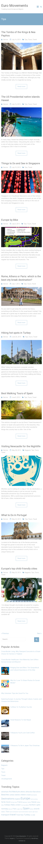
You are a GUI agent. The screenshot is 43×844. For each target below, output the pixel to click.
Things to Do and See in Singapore (20, 163)
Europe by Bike (9, 219)
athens (22, 792)
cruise (28, 795)
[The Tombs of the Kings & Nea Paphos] (21, 44)
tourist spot (32, 811)
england (17, 799)
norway (4, 808)
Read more (21, 86)
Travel (35, 39)
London (18, 805)
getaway (25, 802)
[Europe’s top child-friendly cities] (21, 579)
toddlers (3, 811)
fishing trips (14, 802)
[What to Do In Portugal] (21, 523)
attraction (29, 792)
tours (36, 811)
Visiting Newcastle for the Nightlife (20, 446)
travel (13, 814)
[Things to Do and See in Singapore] (21, 172)
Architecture (14, 791)
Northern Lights (34, 805)
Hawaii (33, 802)
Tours (30, 39)
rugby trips (19, 809)
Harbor (29, 802)
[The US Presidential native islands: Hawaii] (21, 108)
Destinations (7, 798)
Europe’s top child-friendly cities (19, 568)
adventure (5, 792)
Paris (14, 809)
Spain (26, 808)
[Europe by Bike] (21, 228)
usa (33, 815)
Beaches (5, 794)
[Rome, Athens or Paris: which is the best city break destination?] (21, 288)
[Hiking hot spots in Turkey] (21, 341)
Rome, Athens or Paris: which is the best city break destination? (21, 278)
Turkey (27, 815)
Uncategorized (6, 779)
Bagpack (28, 450)
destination (34, 795)
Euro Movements (14, 5)
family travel (5, 802)
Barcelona (36, 792)
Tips (26, 39)
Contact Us (22, 841)
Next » (39, 633)
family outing (33, 799)
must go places (25, 805)
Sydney (32, 809)
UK (31, 815)
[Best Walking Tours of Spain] (21, 402)
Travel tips (20, 815)
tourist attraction (13, 811)
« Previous (5, 633)
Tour (7, 812)
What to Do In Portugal (14, 515)
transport (5, 815)
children (23, 795)
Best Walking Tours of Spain (17, 393)
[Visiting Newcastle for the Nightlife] (21, 457)
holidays (7, 805)
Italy (13, 805)
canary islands (14, 795)
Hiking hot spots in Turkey (16, 332)
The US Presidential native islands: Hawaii (20, 98)
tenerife (36, 809)
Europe (25, 798)
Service (5, 39)
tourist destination (23, 811)
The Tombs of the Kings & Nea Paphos (18, 34)
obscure (10, 809)
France (19, 802)
